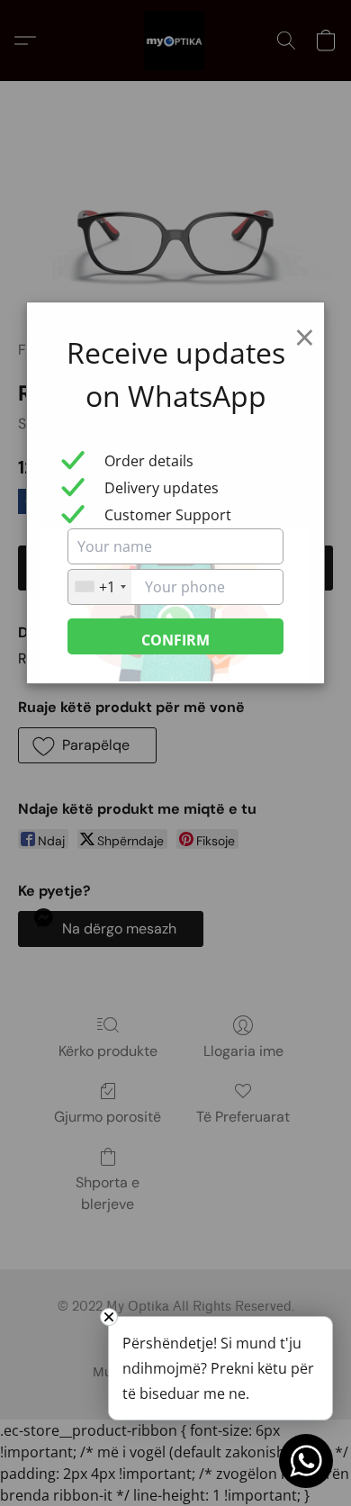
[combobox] (99, 587)
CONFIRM (175, 640)
